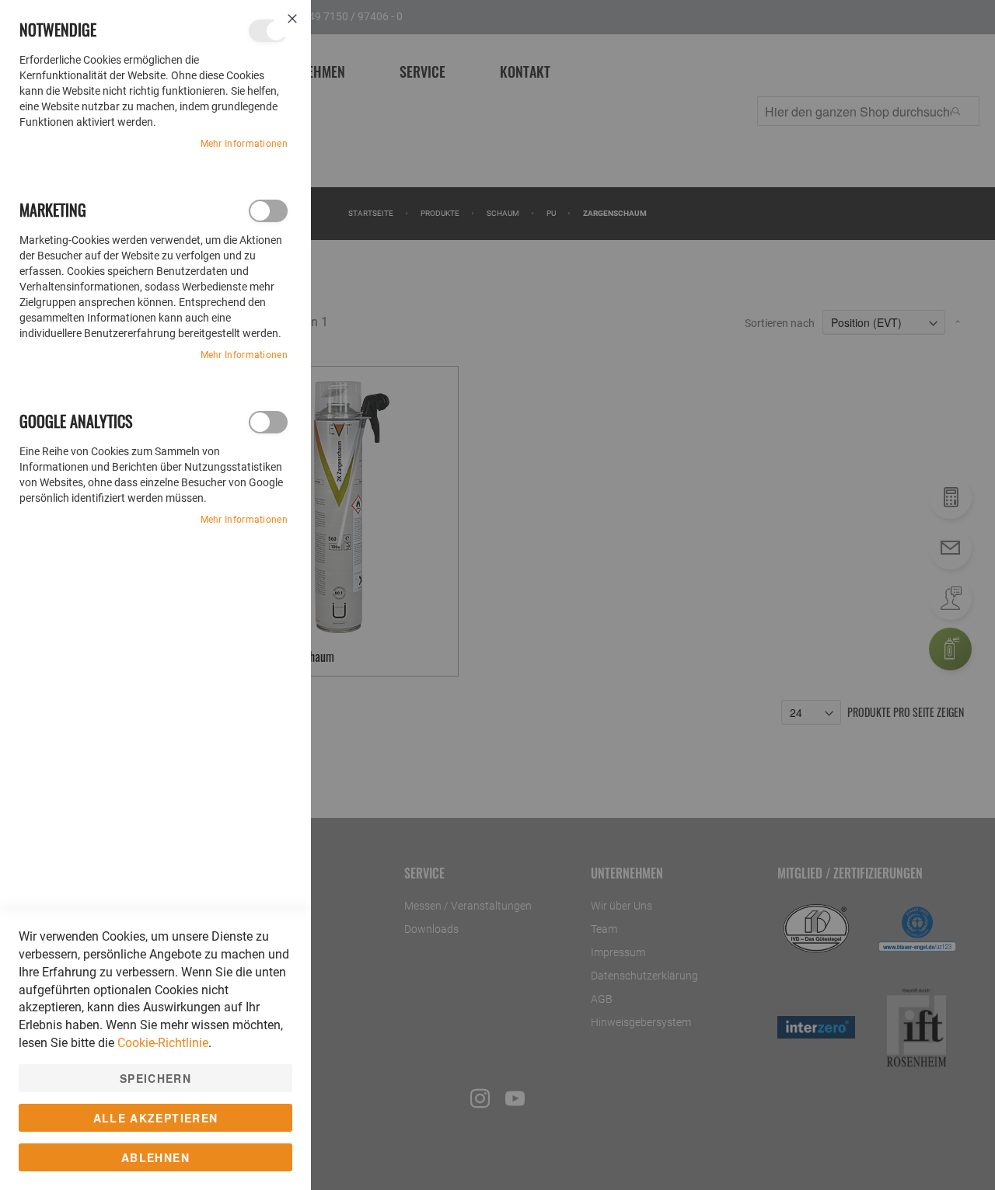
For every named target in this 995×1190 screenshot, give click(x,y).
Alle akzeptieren (155, 1118)
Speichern (155, 1078)
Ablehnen (155, 1157)
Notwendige (268, 30)
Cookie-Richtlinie (162, 1042)
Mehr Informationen (244, 143)
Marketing (268, 211)
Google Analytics (268, 422)
